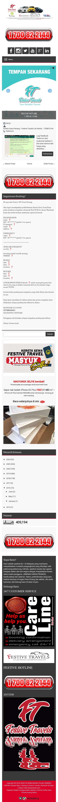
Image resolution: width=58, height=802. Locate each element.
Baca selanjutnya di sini (26, 401)
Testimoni (10, 131)
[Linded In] (47, 51)
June (11, 492)
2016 (8, 488)
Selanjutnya (47, 154)
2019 (8, 474)
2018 (8, 478)
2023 (8, 464)
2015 (8, 507)
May (10, 496)
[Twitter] (25, 51)
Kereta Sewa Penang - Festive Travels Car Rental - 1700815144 (28, 128)
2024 (8, 459)
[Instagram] (18, 51)
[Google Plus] (39, 51)
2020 (8, 469)
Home (29, 164)
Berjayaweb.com (34, 788)
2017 (8, 483)
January (12, 501)
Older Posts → (49, 164)
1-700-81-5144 (30, 116)
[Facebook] (11, 51)
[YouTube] (32, 51)
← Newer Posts (9, 164)
